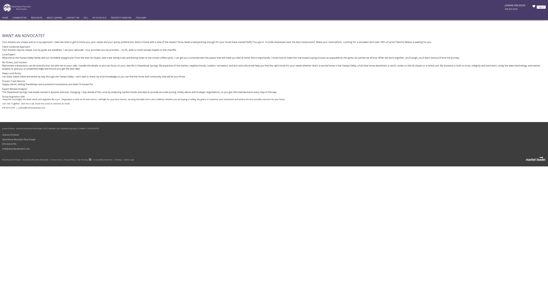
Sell (86, 17)
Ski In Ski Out (99, 17)
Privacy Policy (69, 160)
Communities (19, 17)
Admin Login (129, 160)
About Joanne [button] (54, 17)
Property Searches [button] (121, 17)
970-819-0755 (511, 9)
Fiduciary (141, 17)
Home (5, 17)
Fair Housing (82, 160)
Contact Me (72, 17)
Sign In (541, 7)
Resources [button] (36, 17)
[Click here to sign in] (534, 7)
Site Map (118, 160)
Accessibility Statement (103, 160)
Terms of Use (56, 160)
